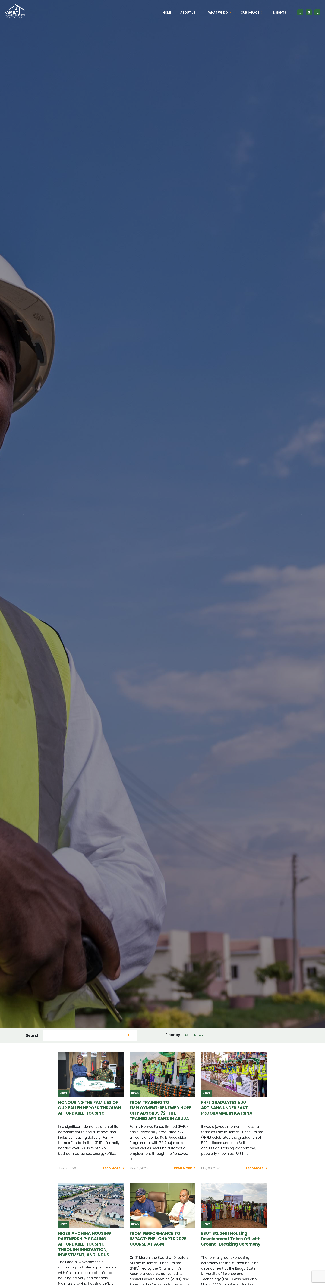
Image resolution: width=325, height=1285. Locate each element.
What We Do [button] (218, 12)
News (198, 1035)
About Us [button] (188, 12)
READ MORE (65, 1016)
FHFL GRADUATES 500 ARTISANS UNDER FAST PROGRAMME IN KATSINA (226, 1108)
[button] (24, 514)
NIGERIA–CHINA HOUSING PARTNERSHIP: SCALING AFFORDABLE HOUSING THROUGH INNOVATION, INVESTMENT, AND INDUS (84, 1244)
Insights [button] (279, 12)
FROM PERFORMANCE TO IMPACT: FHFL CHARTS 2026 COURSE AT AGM (158, 1239)
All (186, 1035)
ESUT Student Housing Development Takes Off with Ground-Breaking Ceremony (231, 1239)
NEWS (63, 1093)
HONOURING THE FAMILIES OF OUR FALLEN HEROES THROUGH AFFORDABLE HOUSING (89, 1108)
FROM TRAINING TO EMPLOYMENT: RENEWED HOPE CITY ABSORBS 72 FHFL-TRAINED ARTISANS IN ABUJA (160, 1111)
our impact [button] (250, 12)
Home (167, 12)
